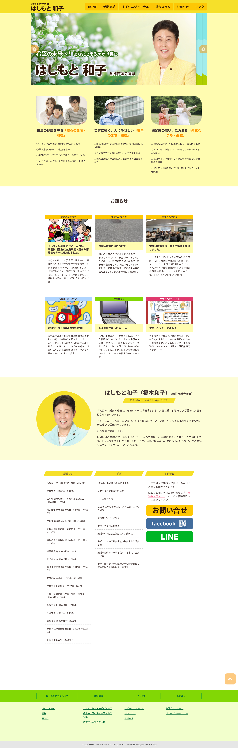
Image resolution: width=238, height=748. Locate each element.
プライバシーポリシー (177, 713)
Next (203, 49)
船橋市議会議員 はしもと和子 (144, 744)
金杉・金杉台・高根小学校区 (97, 708)
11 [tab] (132, 81)
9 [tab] (123, 81)
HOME (92, 6)
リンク (199, 6)
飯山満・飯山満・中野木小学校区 (97, 715)
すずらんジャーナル (135, 6)
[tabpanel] (113, 49)
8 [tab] (119, 81)
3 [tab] (99, 81)
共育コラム (162, 6)
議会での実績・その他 (94, 721)
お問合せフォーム (174, 708)
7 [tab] (115, 81)
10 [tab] (128, 81)
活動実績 (109, 6)
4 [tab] (103, 81)
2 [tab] (95, 81)
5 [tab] (107, 81)
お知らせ (183, 6)
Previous (35, 49)
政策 (44, 713)
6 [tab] (111, 81)
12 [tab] (136, 81)
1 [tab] (90, 81)
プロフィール (48, 708)
